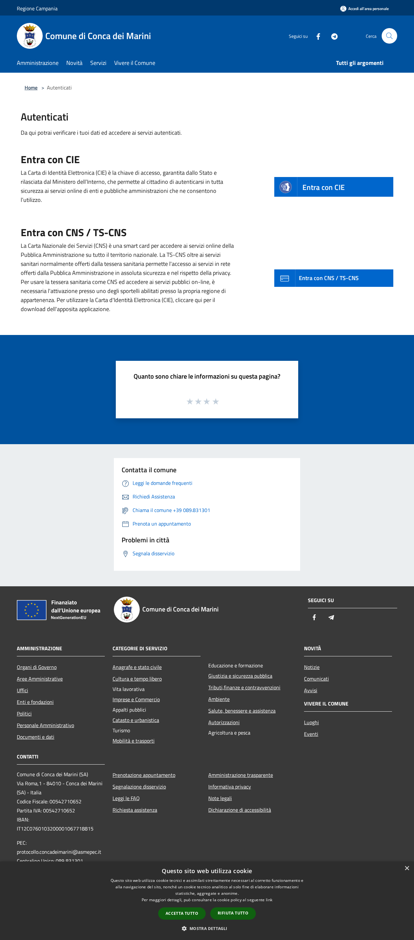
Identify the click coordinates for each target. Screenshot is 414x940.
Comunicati (316, 679)
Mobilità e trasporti (134, 741)
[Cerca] (389, 36)
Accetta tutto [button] (182, 913)
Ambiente (219, 699)
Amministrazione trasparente (240, 775)
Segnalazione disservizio (139, 786)
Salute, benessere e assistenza (242, 711)
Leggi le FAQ (126, 798)
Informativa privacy (229, 786)
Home (31, 87)
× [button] (406, 868)
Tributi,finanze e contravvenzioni (244, 687)
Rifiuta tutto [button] (233, 913)
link (269, 900)
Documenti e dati (35, 737)
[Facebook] (315, 35)
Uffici (22, 690)
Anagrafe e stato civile (137, 667)
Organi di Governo (37, 667)
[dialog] (207, 901)
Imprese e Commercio (136, 699)
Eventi (311, 734)
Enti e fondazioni (35, 702)
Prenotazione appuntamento (144, 775)
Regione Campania (37, 8)
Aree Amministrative (40, 679)
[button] (207, 928)
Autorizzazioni (224, 722)
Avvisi (310, 690)
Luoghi (311, 722)
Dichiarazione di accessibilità (239, 810)
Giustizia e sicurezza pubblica (240, 676)
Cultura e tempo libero (137, 679)
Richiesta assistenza (135, 810)
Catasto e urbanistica (136, 720)
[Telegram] (331, 35)
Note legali (220, 798)
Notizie (312, 667)
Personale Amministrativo (45, 725)
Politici (24, 713)
